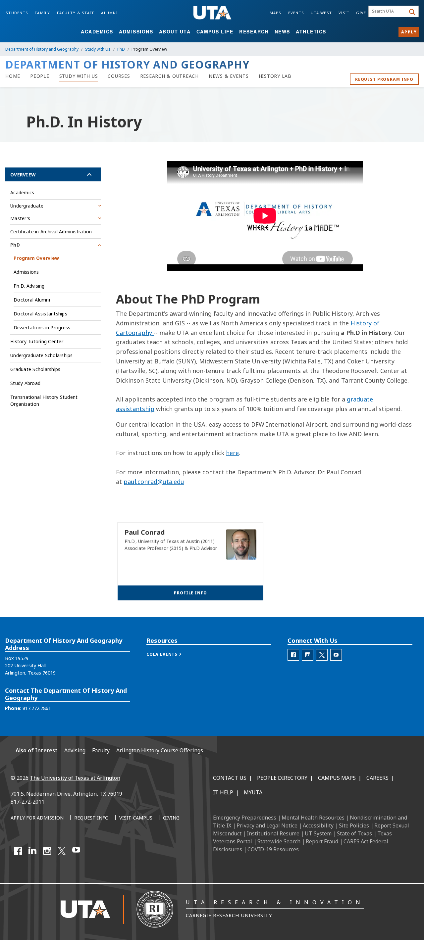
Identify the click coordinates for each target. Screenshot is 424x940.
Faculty (101, 750)
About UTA (175, 31)
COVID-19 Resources (273, 849)
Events (296, 12)
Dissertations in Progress (42, 327)
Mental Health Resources (313, 817)
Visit (344, 12)
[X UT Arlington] (62, 851)
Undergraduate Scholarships (41, 355)
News (282, 31)
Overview (23, 174)
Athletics (311, 31)
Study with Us (98, 49)
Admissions (136, 31)
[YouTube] (76, 851)
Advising (74, 750)
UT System (318, 833)
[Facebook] (18, 851)
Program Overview (36, 258)
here (232, 453)
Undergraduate (26, 206)
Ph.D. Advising (29, 286)
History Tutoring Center (36, 341)
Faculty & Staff (76, 12)
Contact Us (229, 777)
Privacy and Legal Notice (267, 825)
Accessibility (318, 825)
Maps (276, 12)
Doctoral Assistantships (40, 313)
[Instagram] (47, 851)
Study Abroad (25, 383)
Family (42, 12)
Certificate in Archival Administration (51, 231)
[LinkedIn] (32, 851)
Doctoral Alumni (32, 300)
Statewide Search (278, 841)
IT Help (223, 792)
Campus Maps (337, 777)
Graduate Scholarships (35, 369)
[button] (170, 654)
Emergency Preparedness (244, 817)
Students (17, 12)
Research (254, 31)
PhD (121, 49)
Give (361, 12)
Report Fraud (322, 841)
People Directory (282, 777)
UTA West (321, 12)
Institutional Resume (273, 833)
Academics (97, 31)
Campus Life (215, 31)
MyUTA (253, 792)
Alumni (109, 12)
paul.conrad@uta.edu (154, 482)
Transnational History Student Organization (44, 400)
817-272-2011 (27, 801)
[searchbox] (388, 11)
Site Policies (354, 825)
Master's (20, 218)
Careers (377, 777)
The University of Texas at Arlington (75, 777)
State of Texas (354, 833)
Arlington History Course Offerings (159, 750)
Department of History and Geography (42, 49)
